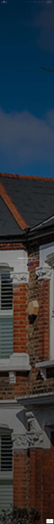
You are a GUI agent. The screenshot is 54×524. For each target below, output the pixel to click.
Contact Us (30, 264)
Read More (24, 264)
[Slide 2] (27, 497)
